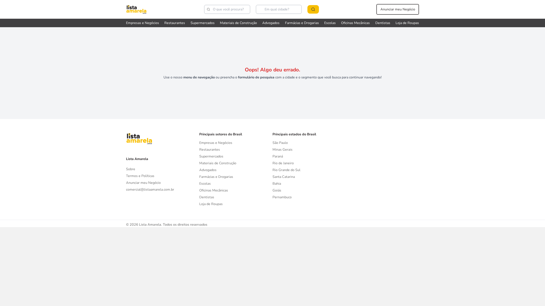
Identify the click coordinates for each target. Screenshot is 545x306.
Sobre (130, 169)
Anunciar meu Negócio (397, 9)
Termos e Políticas (140, 176)
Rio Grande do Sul (286, 170)
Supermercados (203, 23)
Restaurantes (174, 23)
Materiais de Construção (238, 23)
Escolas (330, 23)
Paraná (277, 156)
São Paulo (280, 142)
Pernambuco (282, 197)
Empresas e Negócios (142, 23)
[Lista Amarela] (136, 9)
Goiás (276, 190)
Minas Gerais (282, 149)
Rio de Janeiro (283, 163)
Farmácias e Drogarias (302, 23)
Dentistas (382, 23)
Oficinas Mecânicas (355, 23)
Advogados (271, 23)
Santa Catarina (283, 176)
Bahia (276, 183)
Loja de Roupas (407, 23)
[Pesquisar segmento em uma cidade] (313, 9)
